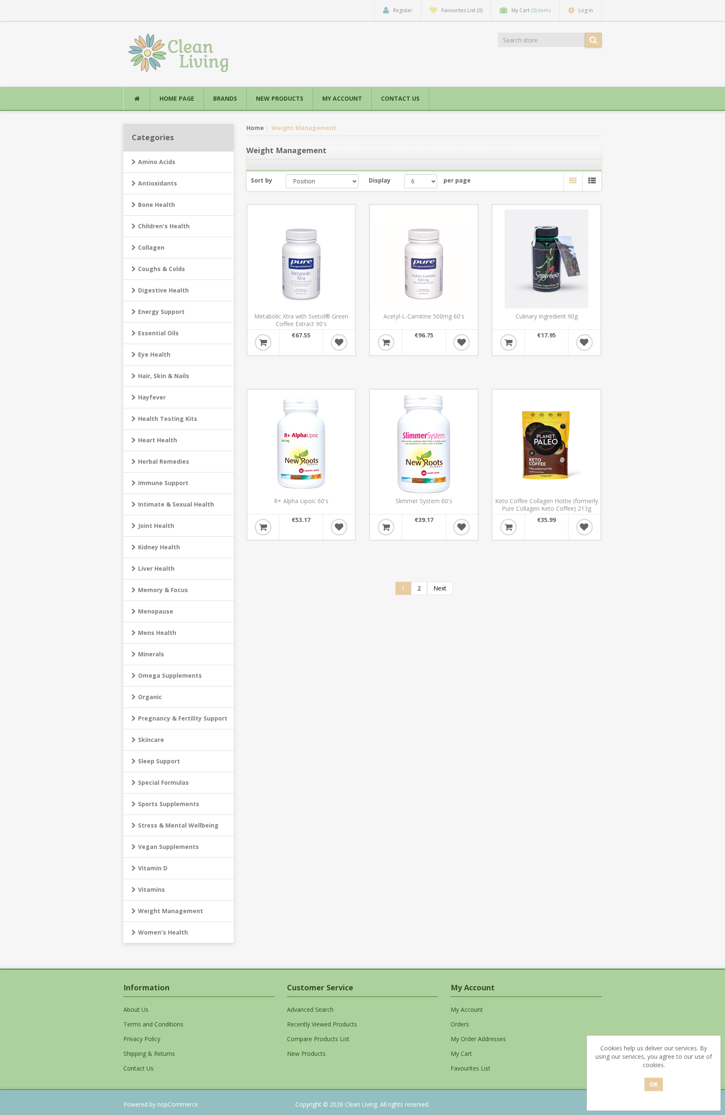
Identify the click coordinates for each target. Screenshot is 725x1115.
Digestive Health (163, 290)
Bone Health (156, 205)
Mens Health (157, 633)
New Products (279, 98)
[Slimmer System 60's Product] (423, 443)
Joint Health (156, 526)
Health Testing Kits (167, 419)
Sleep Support (159, 761)
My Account (342, 98)
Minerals (151, 654)
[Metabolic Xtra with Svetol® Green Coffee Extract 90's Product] (301, 258)
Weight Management (170, 911)
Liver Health (156, 568)
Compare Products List (318, 1039)
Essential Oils (158, 333)
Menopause (155, 611)
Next (439, 588)
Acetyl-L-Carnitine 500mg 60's (423, 316)
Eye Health (154, 354)
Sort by (261, 180)
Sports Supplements (168, 804)
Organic (150, 697)
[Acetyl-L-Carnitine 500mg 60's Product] (423, 258)
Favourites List (470, 1068)
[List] (591, 181)
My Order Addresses (478, 1039)
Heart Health (157, 440)
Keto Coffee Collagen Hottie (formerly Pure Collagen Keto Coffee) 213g (546, 504)
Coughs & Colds (161, 269)
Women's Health (163, 932)
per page (457, 180)
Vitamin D (152, 868)
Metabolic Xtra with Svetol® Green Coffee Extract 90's (301, 320)
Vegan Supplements (168, 847)
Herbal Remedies (163, 461)
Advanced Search (310, 1009)
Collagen (151, 247)
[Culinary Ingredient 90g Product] (546, 258)
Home (255, 128)
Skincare (151, 740)
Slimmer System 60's (424, 501)
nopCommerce (177, 1104)
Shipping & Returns (149, 1054)
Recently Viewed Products (322, 1024)
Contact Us (400, 98)
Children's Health (164, 226)
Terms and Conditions (153, 1024)
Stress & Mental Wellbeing (178, 825)
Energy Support (161, 312)
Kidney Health (159, 547)
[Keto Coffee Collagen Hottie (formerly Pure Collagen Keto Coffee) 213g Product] (546, 443)
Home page (176, 98)
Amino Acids (156, 162)
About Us (136, 1009)
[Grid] (572, 181)
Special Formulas (163, 782)
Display (380, 180)
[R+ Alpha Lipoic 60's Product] (301, 443)
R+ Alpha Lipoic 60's (301, 501)
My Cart (461, 1054)
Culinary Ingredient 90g (547, 316)
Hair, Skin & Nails (163, 376)
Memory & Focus (163, 590)
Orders (460, 1024)
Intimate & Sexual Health (176, 504)
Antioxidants (157, 183)
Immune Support (163, 483)
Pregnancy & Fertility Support (182, 718)
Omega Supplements (170, 675)
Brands (225, 98)
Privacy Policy (141, 1039)
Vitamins (151, 889)
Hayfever (152, 397)
